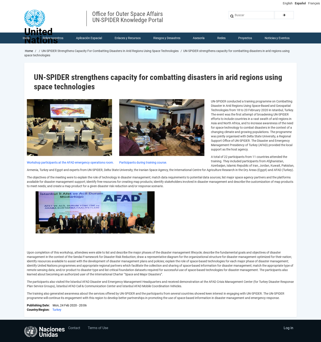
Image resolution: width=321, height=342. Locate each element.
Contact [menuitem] (74, 328)
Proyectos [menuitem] (245, 38)
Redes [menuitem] (221, 38)
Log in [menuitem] (288, 328)
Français (314, 3)
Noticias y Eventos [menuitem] (277, 38)
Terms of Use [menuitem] (98, 328)
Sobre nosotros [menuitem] (53, 38)
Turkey (56, 309)
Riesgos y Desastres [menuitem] (166, 38)
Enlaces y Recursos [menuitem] (128, 38)
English (288, 3)
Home (29, 51)
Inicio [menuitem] (26, 38)
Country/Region (38, 309)
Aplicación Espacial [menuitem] (89, 38)
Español (300, 3)
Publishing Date (38, 305)
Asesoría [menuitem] (199, 38)
